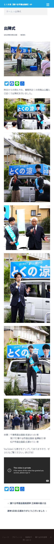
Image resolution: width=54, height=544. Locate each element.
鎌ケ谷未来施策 (41, 537)
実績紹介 (28, 537)
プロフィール (17, 537)
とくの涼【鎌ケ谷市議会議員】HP (18, 4)
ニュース (5, 537)
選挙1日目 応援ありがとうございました (26, 510)
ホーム (9, 11)
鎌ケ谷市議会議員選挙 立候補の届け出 (28, 503)
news (23, 35)
